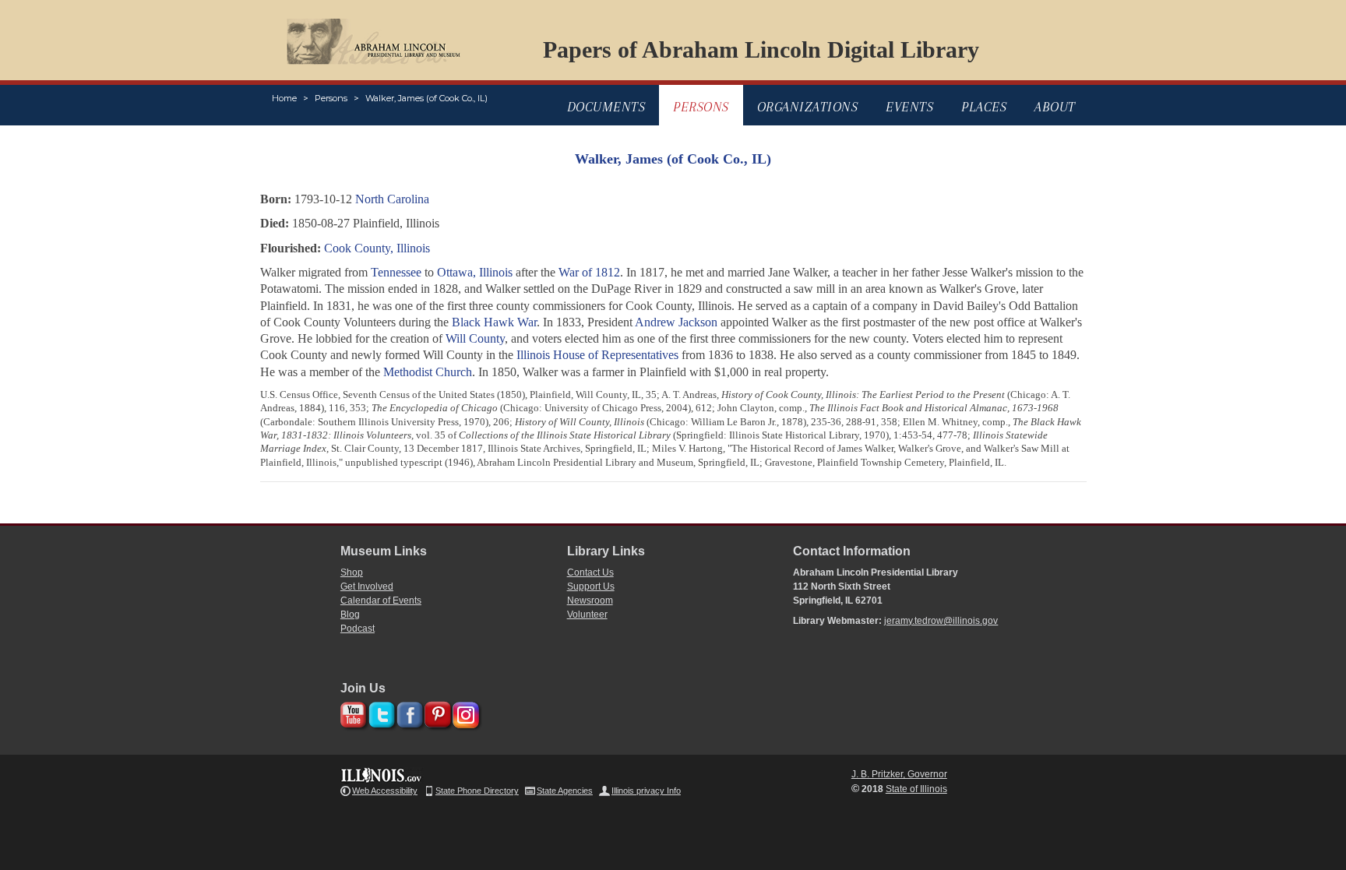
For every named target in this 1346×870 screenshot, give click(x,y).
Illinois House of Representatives (597, 354)
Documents (606, 106)
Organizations (807, 106)
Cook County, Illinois (377, 248)
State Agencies (565, 790)
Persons (331, 98)
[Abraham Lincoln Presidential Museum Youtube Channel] (351, 712)
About (1055, 106)
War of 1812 (589, 272)
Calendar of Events (380, 600)
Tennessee (396, 272)
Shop (351, 572)
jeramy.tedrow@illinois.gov (941, 620)
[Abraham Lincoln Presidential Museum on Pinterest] (436, 712)
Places (983, 106)
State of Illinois (916, 789)
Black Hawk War (494, 322)
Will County (475, 338)
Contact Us (590, 572)
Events (909, 106)
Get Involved (366, 586)
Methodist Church (427, 372)
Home (284, 98)
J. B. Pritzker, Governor (899, 774)
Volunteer (587, 614)
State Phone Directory (477, 790)
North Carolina (392, 199)
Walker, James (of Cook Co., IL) (426, 98)
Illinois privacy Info (646, 790)
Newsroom (590, 600)
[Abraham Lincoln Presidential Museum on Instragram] (464, 712)
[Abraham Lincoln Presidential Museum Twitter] (379, 712)
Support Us (591, 586)
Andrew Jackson (676, 322)
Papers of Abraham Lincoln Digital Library (761, 49)
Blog (350, 614)
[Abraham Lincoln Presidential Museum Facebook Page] (407, 712)
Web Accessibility (385, 790)
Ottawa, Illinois (475, 272)
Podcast (357, 628)
